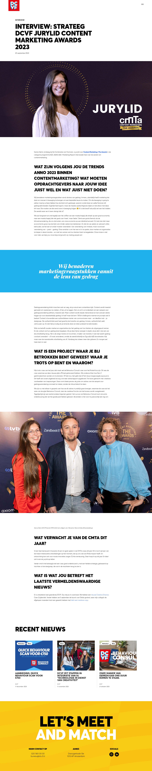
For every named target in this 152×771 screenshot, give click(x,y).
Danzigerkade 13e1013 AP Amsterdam (76, 754)
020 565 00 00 (38, 753)
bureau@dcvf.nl (38, 756)
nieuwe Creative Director (100, 595)
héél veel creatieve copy (79, 600)
